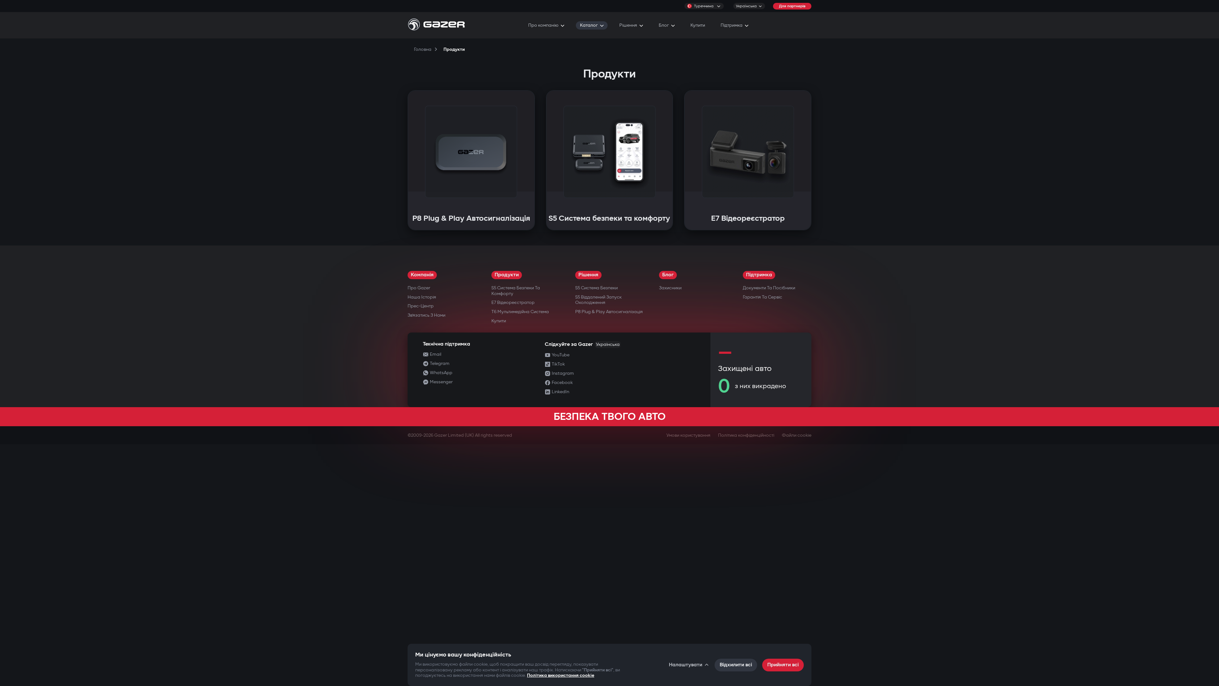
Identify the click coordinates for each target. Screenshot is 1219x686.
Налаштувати (685, 665)
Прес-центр (421, 306)
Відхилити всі (736, 665)
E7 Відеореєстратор (513, 302)
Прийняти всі (783, 665)
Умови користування (688, 435)
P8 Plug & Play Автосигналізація (609, 311)
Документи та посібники (769, 288)
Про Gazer (419, 288)
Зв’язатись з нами (426, 315)
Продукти (507, 275)
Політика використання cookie (560, 675)
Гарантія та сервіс (762, 297)
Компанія (422, 275)
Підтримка (759, 275)
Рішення (588, 275)
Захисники (670, 288)
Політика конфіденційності (746, 435)
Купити (498, 321)
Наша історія (422, 297)
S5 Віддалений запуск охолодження (598, 300)
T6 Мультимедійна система (520, 311)
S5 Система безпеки (596, 288)
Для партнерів (792, 6)
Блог (668, 275)
